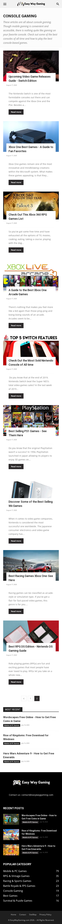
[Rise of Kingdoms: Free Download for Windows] (11, 834)
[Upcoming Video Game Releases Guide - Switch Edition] (31, 66)
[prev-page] (24, 698)
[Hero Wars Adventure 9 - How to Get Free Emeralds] (11, 849)
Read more (16, 112)
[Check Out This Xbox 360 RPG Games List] (31, 205)
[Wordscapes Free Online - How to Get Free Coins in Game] (11, 819)
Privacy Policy (45, 914)
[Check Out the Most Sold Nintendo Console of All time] (31, 350)
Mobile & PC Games (11, 725)
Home (13, 914)
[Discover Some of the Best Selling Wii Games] (31, 491)
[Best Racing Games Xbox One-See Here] (31, 565)
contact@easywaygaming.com (37, 794)
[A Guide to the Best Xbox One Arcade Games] (31, 277)
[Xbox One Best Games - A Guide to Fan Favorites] (31, 136)
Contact (22, 914)
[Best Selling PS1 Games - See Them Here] (31, 420)
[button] (4, 4)
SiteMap (32, 914)
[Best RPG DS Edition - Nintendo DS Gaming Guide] (31, 636)
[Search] (57, 4)
